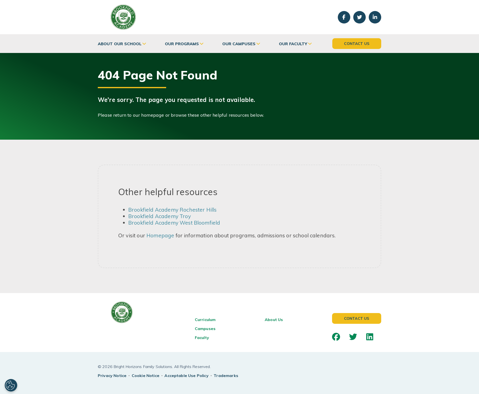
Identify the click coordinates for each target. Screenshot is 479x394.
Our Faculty (293, 43)
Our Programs (182, 43)
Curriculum (205, 319)
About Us (274, 319)
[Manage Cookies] (11, 385)
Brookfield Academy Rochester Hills (172, 209)
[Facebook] (336, 337)
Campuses (205, 328)
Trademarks (226, 375)
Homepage (160, 235)
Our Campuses (238, 43)
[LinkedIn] (369, 337)
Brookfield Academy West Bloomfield (174, 222)
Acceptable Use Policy (186, 375)
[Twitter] (353, 337)
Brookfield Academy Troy (159, 216)
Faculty (202, 337)
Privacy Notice (112, 375)
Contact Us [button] (356, 43)
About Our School (119, 43)
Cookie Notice (145, 375)
